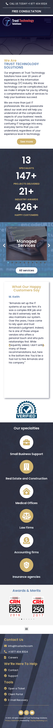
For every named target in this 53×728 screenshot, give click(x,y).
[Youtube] (32, 712)
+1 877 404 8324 (18, 651)
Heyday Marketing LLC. (39, 721)
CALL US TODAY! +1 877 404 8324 (28, 3)
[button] (4, 245)
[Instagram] (26, 712)
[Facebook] (20, 712)
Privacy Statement (12, 721)
